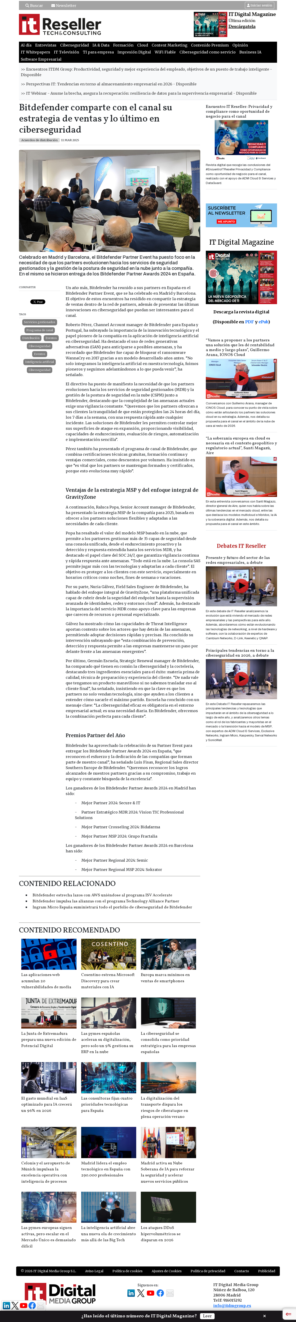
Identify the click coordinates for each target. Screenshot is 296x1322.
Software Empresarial (41, 59)
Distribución (31, 338)
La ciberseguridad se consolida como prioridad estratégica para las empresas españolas (168, 1043)
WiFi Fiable (165, 52)
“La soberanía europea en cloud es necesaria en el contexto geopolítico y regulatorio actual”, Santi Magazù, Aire (241, 446)
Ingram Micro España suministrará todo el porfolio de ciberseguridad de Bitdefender (112, 907)
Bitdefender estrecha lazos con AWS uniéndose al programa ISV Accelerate (102, 895)
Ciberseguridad (74, 45)
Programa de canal (39, 330)
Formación (123, 45)
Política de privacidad (208, 1271)
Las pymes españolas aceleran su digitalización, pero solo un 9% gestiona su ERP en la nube (107, 1043)
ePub (263, 321)
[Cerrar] (264, 1315)
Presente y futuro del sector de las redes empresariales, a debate (238, 560)
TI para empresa (98, 52)
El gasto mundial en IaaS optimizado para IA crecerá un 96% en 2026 (46, 1105)
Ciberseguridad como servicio (207, 52)
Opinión (240, 45)
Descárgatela (242, 26)
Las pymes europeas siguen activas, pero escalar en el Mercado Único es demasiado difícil (48, 1237)
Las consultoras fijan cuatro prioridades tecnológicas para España (107, 1105)
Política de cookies (127, 1271)
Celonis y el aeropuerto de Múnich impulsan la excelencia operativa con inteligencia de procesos (45, 1172)
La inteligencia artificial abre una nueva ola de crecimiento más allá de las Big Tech (108, 1234)
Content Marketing (169, 45)
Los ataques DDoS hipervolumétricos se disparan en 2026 (161, 1234)
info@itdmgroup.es (232, 1305)
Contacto (241, 1271)
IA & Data (100, 45)
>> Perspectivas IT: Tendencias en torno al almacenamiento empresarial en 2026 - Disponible (109, 84)
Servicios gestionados (39, 322)
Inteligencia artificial (39, 362)
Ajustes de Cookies (167, 1271)
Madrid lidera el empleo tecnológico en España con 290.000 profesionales (105, 1169)
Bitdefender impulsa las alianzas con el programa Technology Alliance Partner (106, 901)
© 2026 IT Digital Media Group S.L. (48, 1271)
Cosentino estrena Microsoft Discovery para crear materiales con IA (108, 981)
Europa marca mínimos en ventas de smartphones (165, 978)
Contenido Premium (210, 45)
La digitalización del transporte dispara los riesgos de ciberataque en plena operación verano (164, 1108)
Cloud (142, 45)
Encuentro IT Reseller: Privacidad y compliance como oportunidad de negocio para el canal (239, 111)
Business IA (250, 52)
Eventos (51, 338)
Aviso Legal (94, 1271)
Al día (26, 45)
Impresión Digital (134, 52)
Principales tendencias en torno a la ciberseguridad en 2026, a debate (240, 653)
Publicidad (266, 1271)
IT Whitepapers (35, 52)
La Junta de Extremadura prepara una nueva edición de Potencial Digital (48, 1040)
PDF (249, 321)
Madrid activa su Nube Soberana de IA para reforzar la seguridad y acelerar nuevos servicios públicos (167, 1172)
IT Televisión (66, 52)
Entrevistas (45, 45)
